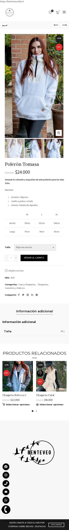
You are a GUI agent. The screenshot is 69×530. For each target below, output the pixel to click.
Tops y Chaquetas (26, 284)
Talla (7, 247)
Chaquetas (43, 284)
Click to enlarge (59, 133)
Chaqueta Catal (45, 395)
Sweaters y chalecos (15, 288)
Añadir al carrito (34, 258)
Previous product (56, 25)
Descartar (56, 524)
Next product (64, 25)
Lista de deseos (52, 11)
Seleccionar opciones (18, 404)
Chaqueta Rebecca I (14, 395)
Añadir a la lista (16, 271)
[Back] (5, 25)
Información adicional (34, 311)
